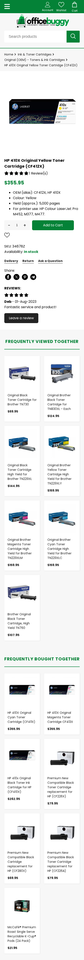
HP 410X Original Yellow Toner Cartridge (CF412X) (41, 65)
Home (8, 54)
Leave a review (21, 318)
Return (28, 261)
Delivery (11, 261)
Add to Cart (53, 225)
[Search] (73, 37)
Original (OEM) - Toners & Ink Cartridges (34, 60)
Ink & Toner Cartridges (34, 54)
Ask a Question (50, 261)
